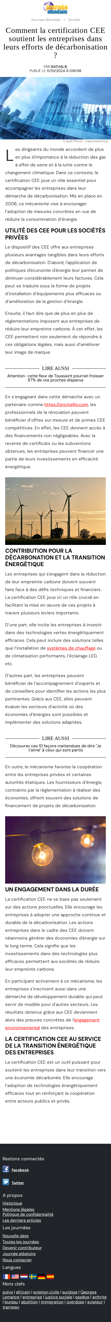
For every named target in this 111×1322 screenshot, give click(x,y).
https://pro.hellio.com (66, 404)
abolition (29, 1302)
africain (23, 1292)
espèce (82, 1297)
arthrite (99, 1297)
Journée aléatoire (19, 1253)
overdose (75, 1302)
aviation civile (46, 1292)
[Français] (6, 1279)
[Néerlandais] (24, 1279)
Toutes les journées (21, 1242)
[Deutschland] (41, 1279)
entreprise (32, 1297)
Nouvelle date (16, 1236)
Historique (12, 1203)
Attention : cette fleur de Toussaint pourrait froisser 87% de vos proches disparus (55, 378)
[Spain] (50, 1279)
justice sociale (58, 1297)
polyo (8, 1292)
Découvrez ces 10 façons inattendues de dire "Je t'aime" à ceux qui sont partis (55, 748)
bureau (11, 1302)
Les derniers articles (22, 1220)
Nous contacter (17, 1260)
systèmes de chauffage (71, 648)
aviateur (95, 1302)
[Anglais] (15, 1279)
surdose (69, 1292)
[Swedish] (33, 1279)
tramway (11, 1307)
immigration (52, 1302)
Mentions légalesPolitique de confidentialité (28, 1212)
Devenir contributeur (22, 1247)
